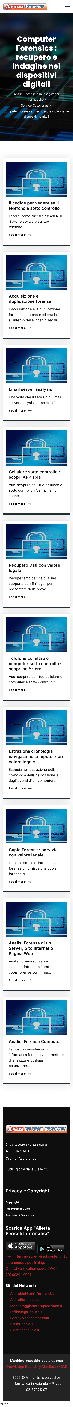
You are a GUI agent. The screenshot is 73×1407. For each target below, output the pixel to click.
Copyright (12, 1202)
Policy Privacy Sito (18, 1208)
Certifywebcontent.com (29, 1318)
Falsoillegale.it (21, 1324)
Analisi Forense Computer (35, 1041)
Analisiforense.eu (24, 1300)
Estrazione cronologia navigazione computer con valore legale (36, 756)
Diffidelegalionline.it (26, 1312)
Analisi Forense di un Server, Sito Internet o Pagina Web (31, 948)
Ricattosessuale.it (24, 1330)
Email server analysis (30, 389)
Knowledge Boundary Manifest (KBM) (36, 1367)
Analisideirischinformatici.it (32, 1294)
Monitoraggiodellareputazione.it (36, 1306)
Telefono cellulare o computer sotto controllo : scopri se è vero (35, 663)
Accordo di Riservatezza (22, 1215)
